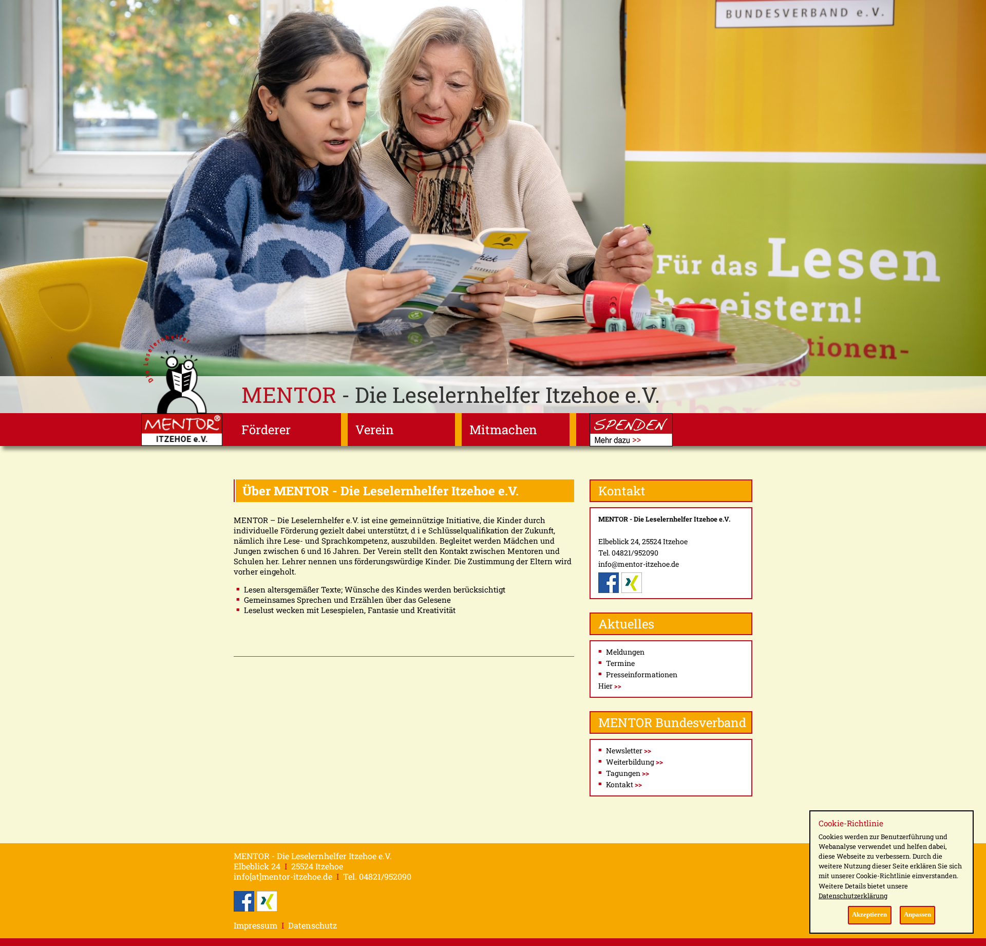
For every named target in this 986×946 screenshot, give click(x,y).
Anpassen (917, 914)
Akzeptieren (869, 914)
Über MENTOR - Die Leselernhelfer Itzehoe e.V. (380, 491)
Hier (609, 686)
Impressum (255, 925)
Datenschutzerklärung (853, 896)
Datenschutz (312, 925)
